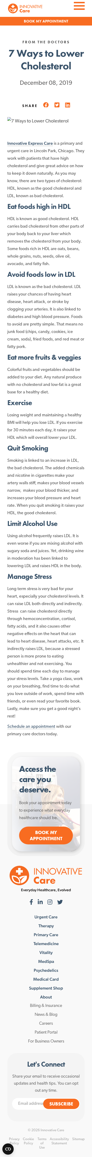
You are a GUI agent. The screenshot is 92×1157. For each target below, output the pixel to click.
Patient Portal (46, 1033)
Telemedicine (46, 944)
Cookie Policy (28, 1141)
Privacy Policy (14, 1141)
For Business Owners (46, 1041)
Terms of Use (42, 1144)
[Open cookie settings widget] (8, 1149)
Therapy (46, 926)
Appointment (55, 21)
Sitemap (78, 1139)
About (46, 997)
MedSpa (46, 961)
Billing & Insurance (46, 1006)
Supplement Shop (46, 988)
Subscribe (61, 1104)
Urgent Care (46, 917)
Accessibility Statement (59, 1141)
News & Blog (46, 1015)
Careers (46, 1024)
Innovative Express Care (30, 143)
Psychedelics (46, 970)
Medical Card (46, 979)
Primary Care (46, 935)
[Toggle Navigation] (79, 5)
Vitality (46, 952)
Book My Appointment (46, 835)
